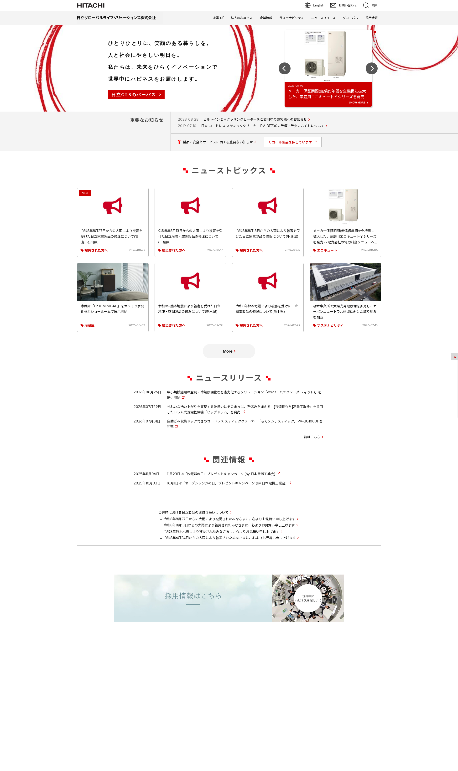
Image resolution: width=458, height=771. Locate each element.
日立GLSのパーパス (133, 94)
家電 (216, 18)
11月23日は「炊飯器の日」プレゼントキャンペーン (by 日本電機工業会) (221, 474)
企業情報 (266, 18)
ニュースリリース (323, 18)
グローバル (350, 18)
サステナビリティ (291, 18)
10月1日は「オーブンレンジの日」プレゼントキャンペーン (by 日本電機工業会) (226, 483)
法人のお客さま (242, 18)
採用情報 (371, 18)
